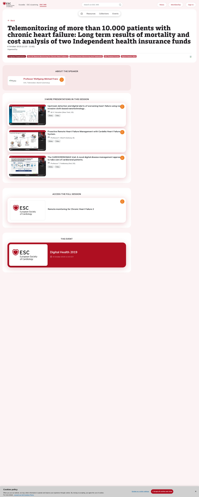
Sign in (191, 5)
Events (115, 13)
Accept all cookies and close (162, 491)
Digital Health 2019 (63, 252)
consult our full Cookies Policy (24, 495)
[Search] (120, 5)
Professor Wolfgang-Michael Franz (40, 79)
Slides (51, 115)
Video (57, 115)
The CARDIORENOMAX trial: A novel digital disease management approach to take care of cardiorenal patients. (85, 158)
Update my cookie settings (140, 491)
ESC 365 (43, 5)
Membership (176, 5)
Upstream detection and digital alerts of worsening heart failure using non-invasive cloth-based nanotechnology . (85, 107)
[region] (99, 491)
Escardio (22, 5)
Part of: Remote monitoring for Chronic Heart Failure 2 (48, 56)
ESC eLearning (32, 5)
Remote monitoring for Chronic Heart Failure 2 (71, 209)
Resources (91, 13)
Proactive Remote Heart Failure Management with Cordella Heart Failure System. (84, 132)
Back (13, 20)
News (162, 5)
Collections (104, 13)
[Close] (195, 491)
